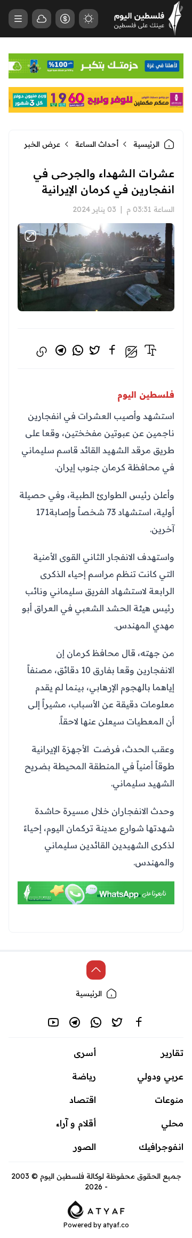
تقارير (172, 1052)
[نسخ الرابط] (41, 352)
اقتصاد (82, 1099)
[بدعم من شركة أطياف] (96, 1208)
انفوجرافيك (161, 1146)
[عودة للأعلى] (96, 970)
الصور (85, 1146)
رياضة (84, 1076)
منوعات (169, 1099)
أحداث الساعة (96, 144)
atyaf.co (116, 1225)
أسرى (85, 1052)
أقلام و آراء (76, 1123)
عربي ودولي (160, 1076)
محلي (172, 1123)
